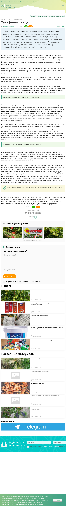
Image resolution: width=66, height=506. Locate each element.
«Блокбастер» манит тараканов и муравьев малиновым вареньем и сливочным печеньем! (47, 304)
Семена (11, 1)
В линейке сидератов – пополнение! (39, 315)
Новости (22, 1)
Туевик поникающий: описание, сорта (40, 371)
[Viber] (36, 213)
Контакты (35, 1)
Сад (26, 26)
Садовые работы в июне (8, 239)
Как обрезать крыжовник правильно (53, 239)
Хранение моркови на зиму (37, 383)
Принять (57, 500)
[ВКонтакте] (26, 213)
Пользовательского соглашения (50, 446)
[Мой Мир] (33, 213)
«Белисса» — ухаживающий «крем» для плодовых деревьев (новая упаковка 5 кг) (47, 328)
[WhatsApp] (40, 213)
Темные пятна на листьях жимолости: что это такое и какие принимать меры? (45, 408)
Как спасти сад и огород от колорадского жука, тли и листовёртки (32, 239)
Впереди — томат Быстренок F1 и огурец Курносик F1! (44, 340)
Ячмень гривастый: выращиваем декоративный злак (44, 358)
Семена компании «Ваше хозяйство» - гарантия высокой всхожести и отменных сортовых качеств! (47, 291)
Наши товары (4, 1)
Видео (30, 1)
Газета (26, 1)
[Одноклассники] (29, 213)
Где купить (16, 1)
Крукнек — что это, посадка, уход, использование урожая (45, 395)
